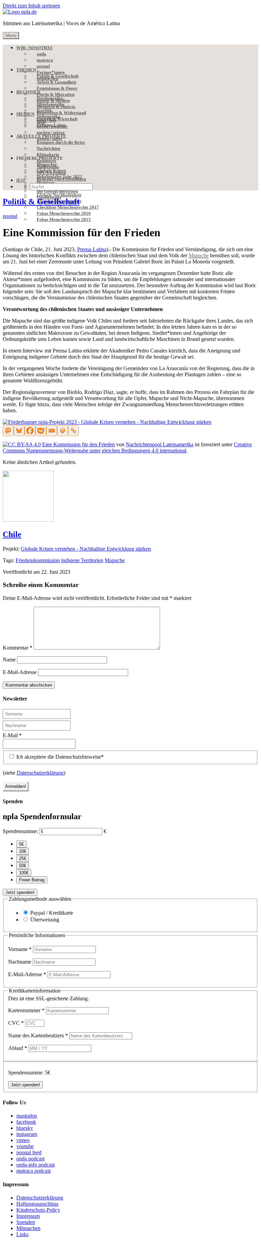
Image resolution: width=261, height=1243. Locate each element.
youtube (25, 1146)
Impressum (28, 1216)
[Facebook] (29, 430)
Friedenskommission (38, 560)
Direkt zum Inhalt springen (31, 5)
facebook (26, 1122)
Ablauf (17, 1048)
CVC (16, 1023)
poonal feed (28, 1152)
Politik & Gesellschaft (41, 201)
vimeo (23, 1140)
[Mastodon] (8, 430)
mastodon (26, 1116)
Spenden (25, 1222)
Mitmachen (28, 1228)
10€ (22, 851)
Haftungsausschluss (37, 1204)
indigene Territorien (82, 560)
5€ (21, 844)
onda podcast (30, 1158)
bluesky (24, 1128)
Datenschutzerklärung (40, 773)
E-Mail (12, 735)
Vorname (20, 949)
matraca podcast (33, 1171)
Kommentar (17, 648)
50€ (22, 865)
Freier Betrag (32, 879)
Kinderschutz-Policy (38, 1210)
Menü (10, 35)
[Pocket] (40, 430)
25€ (22, 858)
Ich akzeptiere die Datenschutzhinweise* (59, 757)
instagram (26, 1134)
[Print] (62, 430)
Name (9, 659)
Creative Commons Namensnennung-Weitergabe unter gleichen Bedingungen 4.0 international (127, 447)
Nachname (20, 962)
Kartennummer (26, 1010)
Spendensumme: (20, 831)
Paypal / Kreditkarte (51, 913)
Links (22, 1234)
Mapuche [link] (199, 255)
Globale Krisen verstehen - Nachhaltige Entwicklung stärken (86, 549)
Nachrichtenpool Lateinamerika (159, 444)
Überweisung (44, 919)
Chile (12, 534)
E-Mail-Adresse (20, 672)
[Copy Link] (73, 430)
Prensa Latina (91, 249)
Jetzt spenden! (20, 892)
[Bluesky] (19, 430)
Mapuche (115, 560)
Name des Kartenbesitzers (38, 1035)
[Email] (51, 430)
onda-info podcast (35, 1165)
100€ (24, 872)
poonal (10, 216)
